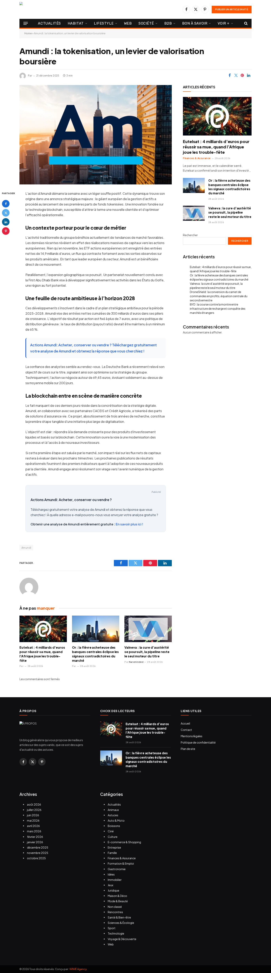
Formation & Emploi (121, 863)
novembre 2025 (37, 853)
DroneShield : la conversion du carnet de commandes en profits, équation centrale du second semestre (218, 296)
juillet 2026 (34, 810)
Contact (186, 729)
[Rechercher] (245, 23)
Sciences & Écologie (121, 922)
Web (128, 23)
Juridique (113, 890)
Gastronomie (117, 869)
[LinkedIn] (6, 222)
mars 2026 (34, 831)
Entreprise (114, 847)
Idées (111, 874)
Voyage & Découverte (122, 939)
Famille (112, 853)
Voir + (224, 23)
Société (146, 23)
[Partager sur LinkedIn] (249, 75)
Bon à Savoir (194, 23)
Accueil (185, 723)
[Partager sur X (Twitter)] (236, 75)
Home (28, 33)
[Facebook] (6, 203)
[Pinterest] (6, 231)
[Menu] (25, 23)
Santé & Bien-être (119, 917)
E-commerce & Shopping (124, 842)
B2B (168, 23)
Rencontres (115, 912)
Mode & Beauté (118, 901)
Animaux (113, 810)
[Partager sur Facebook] (230, 75)
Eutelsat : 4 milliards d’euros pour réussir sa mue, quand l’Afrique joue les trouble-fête (42, 653)
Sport (111, 928)
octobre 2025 (36, 858)
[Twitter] (6, 213)
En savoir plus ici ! (129, 524)
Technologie (116, 933)
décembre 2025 (37, 847)
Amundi (26, 547)
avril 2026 (33, 826)
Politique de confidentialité (198, 742)
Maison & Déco (117, 896)
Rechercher (190, 235)
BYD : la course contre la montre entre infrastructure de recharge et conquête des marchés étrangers (217, 308)
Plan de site (188, 749)
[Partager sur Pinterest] (242, 75)
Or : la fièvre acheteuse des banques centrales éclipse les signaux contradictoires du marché (95, 653)
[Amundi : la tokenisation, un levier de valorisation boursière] (95, 134)
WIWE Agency (77, 969)
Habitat (76, 23)
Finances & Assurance (197, 158)
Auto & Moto (116, 820)
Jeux (110, 885)
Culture (112, 836)
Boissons (114, 826)
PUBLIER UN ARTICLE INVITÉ (231, 9)
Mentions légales (191, 736)
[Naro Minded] (62, 9)
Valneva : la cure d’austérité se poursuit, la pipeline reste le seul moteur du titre (146, 651)
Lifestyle (104, 23)
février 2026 (35, 836)
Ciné (111, 831)
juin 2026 (33, 815)
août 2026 (34, 804)
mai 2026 (33, 820)
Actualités (49, 23)
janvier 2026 (35, 842)
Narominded (136, 662)
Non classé (115, 906)
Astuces (113, 815)
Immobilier (115, 879)
